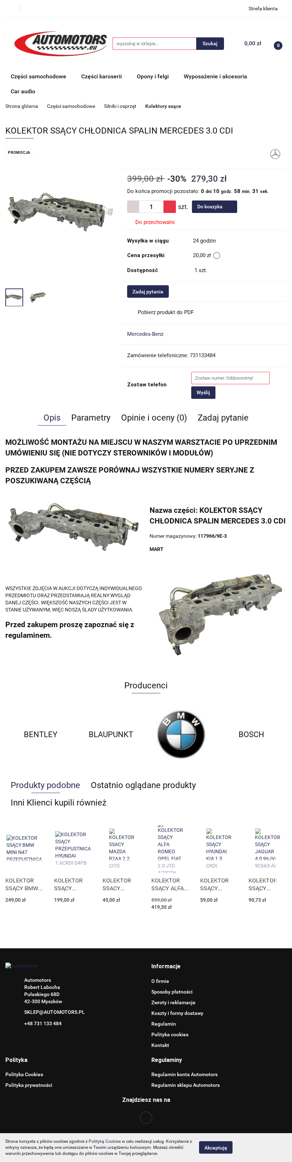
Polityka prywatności (28, 1085)
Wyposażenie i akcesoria (215, 76)
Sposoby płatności (172, 992)
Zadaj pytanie (147, 292)
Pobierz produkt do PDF (166, 312)
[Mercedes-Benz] (275, 153)
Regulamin (163, 1024)
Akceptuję (215, 1148)
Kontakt (160, 1045)
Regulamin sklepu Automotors (185, 1085)
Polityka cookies (169, 1034)
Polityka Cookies (24, 1074)
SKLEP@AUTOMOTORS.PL (54, 1012)
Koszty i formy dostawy (177, 1013)
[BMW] (181, 734)
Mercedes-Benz (145, 334)
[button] (166, 966)
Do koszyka (210, 206)
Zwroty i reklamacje (173, 1002)
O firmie (160, 981)
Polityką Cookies (105, 1141)
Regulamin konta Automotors (184, 1074)
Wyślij (203, 392)
